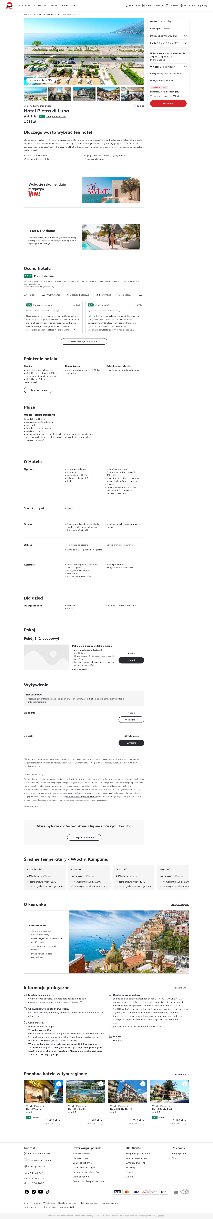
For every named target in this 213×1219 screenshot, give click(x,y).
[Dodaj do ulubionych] (58, 1083)
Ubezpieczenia (81, 1158)
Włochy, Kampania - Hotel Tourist (40, 1081)
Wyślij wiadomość (85, 837)
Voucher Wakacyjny (136, 1158)
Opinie (129, 1176)
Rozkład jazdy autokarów (86, 1172)
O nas (27, 1203)
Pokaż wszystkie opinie (84, 341)
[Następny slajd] (144, 295)
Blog (174, 1158)
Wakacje (27, 14)
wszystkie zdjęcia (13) (41, 80)
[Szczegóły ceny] (60, 1124)
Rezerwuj (168, 103)
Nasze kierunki (39, 14)
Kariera (36, 1203)
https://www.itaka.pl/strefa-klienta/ (81, 796)
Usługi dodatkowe (82, 1162)
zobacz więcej (182, 987)
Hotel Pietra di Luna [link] (73, 14)
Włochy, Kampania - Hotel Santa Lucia (168, 1081)
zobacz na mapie (38, 390)
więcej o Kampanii (180, 904)
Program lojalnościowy (138, 1153)
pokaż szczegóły (80, 669)
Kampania (59, 14)
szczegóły (174, 91)
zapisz (140, 105)
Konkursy (131, 1167)
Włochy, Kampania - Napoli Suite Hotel (126, 1081)
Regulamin (159, 1216)
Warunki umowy (81, 1153)
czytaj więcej (30, 150)
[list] (39, 284)
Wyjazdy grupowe (135, 1162)
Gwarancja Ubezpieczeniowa (88, 1181)
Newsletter (132, 1172)
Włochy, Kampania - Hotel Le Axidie (83, 1081)
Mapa (48, 105)
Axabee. (73, 1207)
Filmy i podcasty (180, 1153)
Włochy (50, 14)
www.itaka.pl (111, 793)
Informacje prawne (109, 1203)
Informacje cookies (88, 1203)
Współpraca (49, 1203)
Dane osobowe (81, 1176)
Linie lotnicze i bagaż (84, 1167)
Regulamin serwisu (67, 1203)
